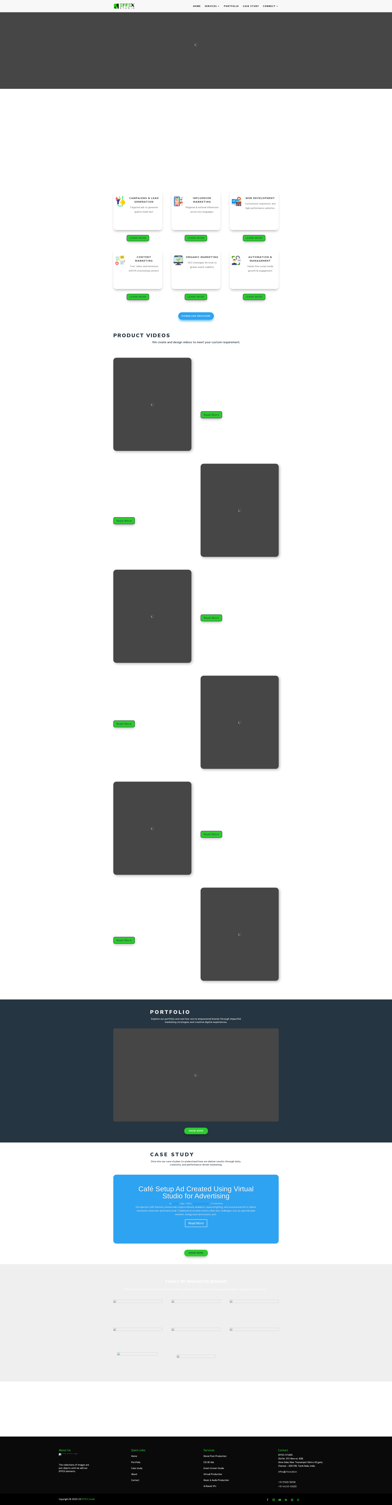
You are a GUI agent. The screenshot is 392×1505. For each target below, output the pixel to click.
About (134, 1474)
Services (211, 6)
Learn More (137, 238)
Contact (135, 1480)
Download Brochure (196, 315)
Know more (196, 1130)
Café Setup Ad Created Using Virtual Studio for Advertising (196, 1192)
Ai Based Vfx (210, 1486)
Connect (269, 6)
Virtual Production (213, 1474)
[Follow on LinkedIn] (285, 1499)
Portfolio (231, 6)
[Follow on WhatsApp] (298, 1499)
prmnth (175, 1203)
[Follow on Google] (292, 1499)
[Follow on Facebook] (267, 1499)
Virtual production (201, 1203)
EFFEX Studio (88, 1499)
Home (197, 6)
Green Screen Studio (214, 1468)
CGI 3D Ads (209, 1462)
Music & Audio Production (216, 1480)
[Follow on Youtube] (279, 1499)
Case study (251, 6)
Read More (211, 415)
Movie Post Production (215, 1456)
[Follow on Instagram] (273, 1499)
